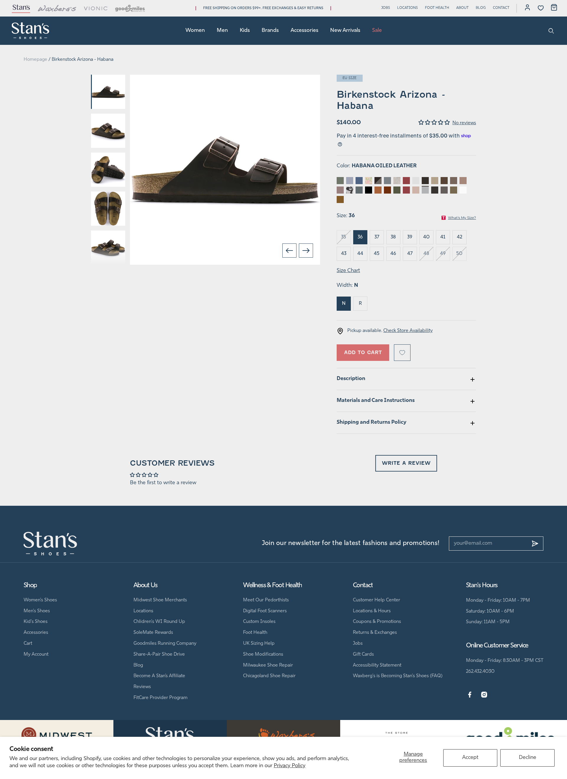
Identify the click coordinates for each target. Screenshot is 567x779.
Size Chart (348, 271)
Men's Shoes (37, 611)
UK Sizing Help (259, 643)
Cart (28, 643)
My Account (36, 654)
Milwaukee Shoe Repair (268, 665)
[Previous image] (289, 250)
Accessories (304, 30)
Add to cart (363, 352)
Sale (377, 30)
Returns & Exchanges (375, 632)
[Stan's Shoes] (31, 30)
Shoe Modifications (263, 654)
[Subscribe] (535, 543)
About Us (145, 585)
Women (195, 30)
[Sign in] (527, 8)
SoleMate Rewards (153, 632)
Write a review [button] (406, 463)
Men (222, 30)
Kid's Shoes (36, 621)
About (462, 8)
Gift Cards (363, 654)
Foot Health (437, 8)
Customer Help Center (376, 600)
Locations (407, 8)
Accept (470, 757)
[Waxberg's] (57, 8)
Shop (30, 585)
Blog (481, 8)
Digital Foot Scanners (265, 611)
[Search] (551, 31)
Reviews (142, 687)
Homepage (35, 59)
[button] (435, 123)
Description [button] (351, 379)
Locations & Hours (372, 611)
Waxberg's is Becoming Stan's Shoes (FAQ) (397, 676)
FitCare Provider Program (160, 697)
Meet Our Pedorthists (266, 600)
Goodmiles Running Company (164, 643)
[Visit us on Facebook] (469, 695)
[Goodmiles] (130, 8)
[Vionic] (96, 8)
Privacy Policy (289, 766)
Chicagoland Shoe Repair (269, 676)
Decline (527, 757)
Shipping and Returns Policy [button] (371, 422)
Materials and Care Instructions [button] (376, 400)
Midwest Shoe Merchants (160, 600)
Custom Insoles (259, 621)
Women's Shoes (40, 600)
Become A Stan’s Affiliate (159, 676)
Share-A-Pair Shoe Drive (159, 654)
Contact (501, 8)
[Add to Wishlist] (402, 352)
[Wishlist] (540, 8)
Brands (270, 30)
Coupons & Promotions (377, 621)
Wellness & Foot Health (272, 585)
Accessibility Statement (377, 665)
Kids (245, 30)
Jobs (385, 8)
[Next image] (306, 250)
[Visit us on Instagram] (484, 695)
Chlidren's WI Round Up (159, 621)
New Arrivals (345, 30)
